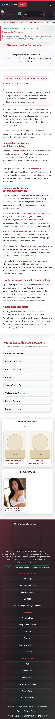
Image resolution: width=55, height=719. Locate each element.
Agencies (27, 631)
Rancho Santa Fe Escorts (17, 369)
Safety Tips (27, 671)
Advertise (27, 652)
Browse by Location (15, 22)
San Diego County (31, 22)
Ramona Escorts (13, 409)
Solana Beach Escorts (15, 385)
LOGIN (22, 5)
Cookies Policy (27, 698)
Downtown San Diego (27, 585)
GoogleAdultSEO (40, 716)
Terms (20, 711)
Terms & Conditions (27, 684)
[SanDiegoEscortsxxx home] (9, 14)
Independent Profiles (27, 625)
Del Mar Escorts (12, 401)
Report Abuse (27, 677)
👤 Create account (9, 5)
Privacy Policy (27, 691)
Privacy (27, 711)
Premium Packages (27, 645)
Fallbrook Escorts (13, 361)
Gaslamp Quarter (27, 592)
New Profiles (27, 618)
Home (2, 22)
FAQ (27, 664)
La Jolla (27, 599)
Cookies (34, 711)
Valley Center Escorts (15, 393)
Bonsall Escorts (12, 377)
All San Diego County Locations (27, 605)
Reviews (27, 638)
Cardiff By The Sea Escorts (18, 353)
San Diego (27, 579)
